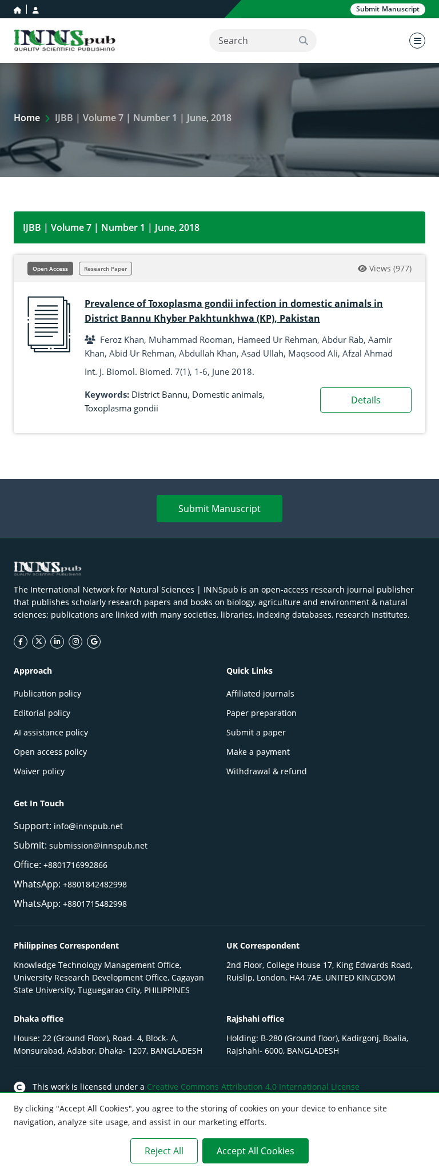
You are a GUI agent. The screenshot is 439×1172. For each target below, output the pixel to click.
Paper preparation (261, 712)
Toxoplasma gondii (121, 408)
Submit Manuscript (219, 508)
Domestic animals (227, 394)
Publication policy (47, 693)
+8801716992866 (75, 864)
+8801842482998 (95, 884)
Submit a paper (256, 732)
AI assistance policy (51, 732)
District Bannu (159, 394)
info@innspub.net (88, 826)
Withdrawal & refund (266, 771)
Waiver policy (39, 771)
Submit (388, 9)
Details (366, 400)
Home (27, 117)
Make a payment (258, 751)
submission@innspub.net (98, 845)
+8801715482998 (95, 903)
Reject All (164, 1151)
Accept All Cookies (255, 1151)
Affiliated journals (260, 693)
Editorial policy (42, 712)
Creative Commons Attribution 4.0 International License (253, 1086)
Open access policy (50, 751)
